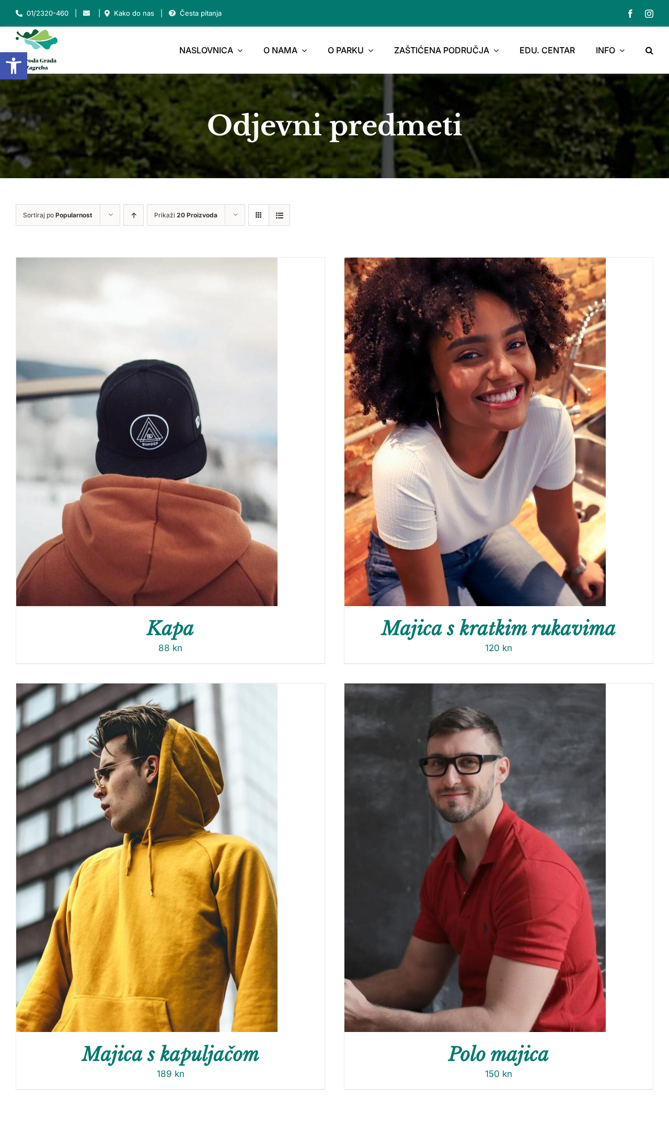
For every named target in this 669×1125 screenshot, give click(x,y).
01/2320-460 (47, 13)
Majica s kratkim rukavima (499, 628)
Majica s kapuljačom (170, 1054)
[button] (13, 65)
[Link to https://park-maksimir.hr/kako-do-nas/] (107, 13)
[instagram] (649, 13)
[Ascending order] (133, 215)
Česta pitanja (201, 13)
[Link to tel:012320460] (19, 13)
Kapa (170, 628)
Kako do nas (134, 13)
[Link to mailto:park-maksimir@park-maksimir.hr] (86, 13)
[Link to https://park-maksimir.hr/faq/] (172, 13)
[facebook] (630, 13)
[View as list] (279, 215)
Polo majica (498, 1054)
